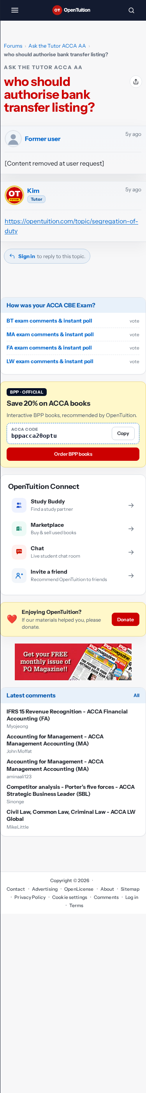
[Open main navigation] (14, 10)
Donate (125, 619)
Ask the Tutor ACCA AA (57, 46)
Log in (131, 897)
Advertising (45, 889)
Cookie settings (69, 897)
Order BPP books (73, 454)
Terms (76, 905)
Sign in (26, 256)
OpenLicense (78, 889)
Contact (16, 889)
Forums (13, 46)
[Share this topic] (136, 81)
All (136, 695)
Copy (123, 433)
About (107, 889)
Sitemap (130, 889)
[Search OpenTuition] (131, 10)
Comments (106, 897)
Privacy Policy (30, 897)
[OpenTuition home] (72, 10)
